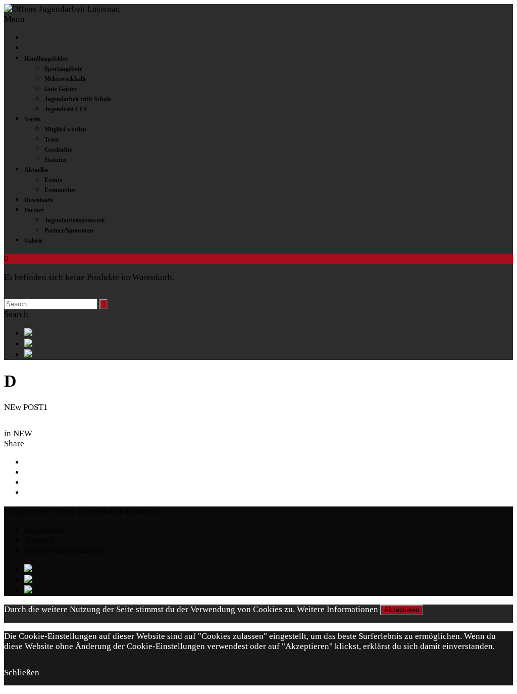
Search (16, 314)
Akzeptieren (401, 610)
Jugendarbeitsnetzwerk (74, 220)
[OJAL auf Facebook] (268, 333)
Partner (34, 210)
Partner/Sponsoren (68, 230)
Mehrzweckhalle (65, 78)
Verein (32, 119)
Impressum (44, 530)
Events (53, 179)
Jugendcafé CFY (66, 109)
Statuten (55, 159)
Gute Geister (60, 88)
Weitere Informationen (337, 609)
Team (51, 139)
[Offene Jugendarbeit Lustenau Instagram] (268, 354)
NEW (22, 433)
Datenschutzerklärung (64, 550)
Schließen (21, 672)
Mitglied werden (65, 129)
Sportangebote (63, 68)
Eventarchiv (60, 190)
